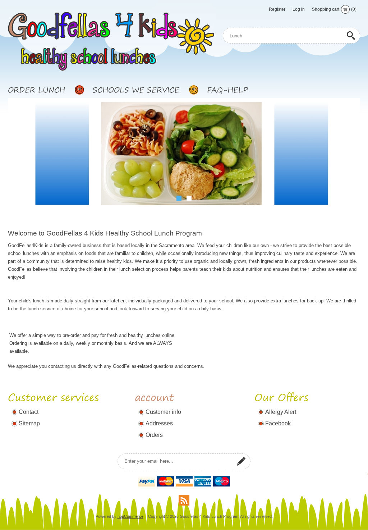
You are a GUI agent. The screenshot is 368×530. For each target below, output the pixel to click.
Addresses (159, 423)
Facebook (278, 423)
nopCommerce (130, 516)
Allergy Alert (280, 412)
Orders (154, 435)
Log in (299, 9)
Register (277, 9)
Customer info (163, 412)
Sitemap (29, 423)
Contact (28, 412)
